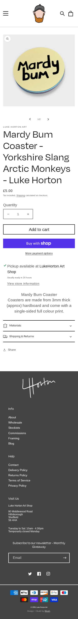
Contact (13, 464)
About (12, 417)
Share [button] (12, 349)
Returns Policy (17, 475)
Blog (11, 443)
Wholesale (15, 422)
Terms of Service (19, 480)
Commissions (17, 433)
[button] (5, 13)
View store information (23, 283)
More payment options (39, 253)
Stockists (14, 427)
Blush (47, 611)
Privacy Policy (17, 485)
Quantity (10, 205)
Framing (13, 438)
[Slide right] (48, 119)
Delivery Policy (17, 470)
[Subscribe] (64, 558)
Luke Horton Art (41, 607)
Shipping (20, 195)
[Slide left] (30, 119)
